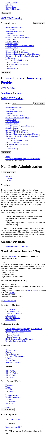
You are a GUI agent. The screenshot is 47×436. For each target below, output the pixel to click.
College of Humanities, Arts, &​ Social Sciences (22, 54)
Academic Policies (12, 42)
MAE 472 (13, 256)
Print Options (6, 72)
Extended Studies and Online (15, 341)
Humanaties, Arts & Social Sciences (18, 331)
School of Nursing (12, 62)
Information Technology (14, 356)
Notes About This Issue (13, 27)
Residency (9, 33)
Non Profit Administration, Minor (17, 246)
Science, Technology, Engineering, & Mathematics (23, 329)
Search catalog (6, 23)
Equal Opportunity (12, 397)
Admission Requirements (14, 31)
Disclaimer (9, 403)
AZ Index (9, 5)
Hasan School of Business (14, 333)
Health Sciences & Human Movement (19, 339)
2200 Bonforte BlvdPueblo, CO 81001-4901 (14, 313)
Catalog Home (10, 7)
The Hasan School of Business (16, 60)
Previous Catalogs (11, 68)
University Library (12, 354)
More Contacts (10, 320)
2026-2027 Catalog (12, 18)
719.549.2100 (10, 316)
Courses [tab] (8, 180)
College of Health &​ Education (16, 52)
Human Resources (12, 362)
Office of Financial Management (17, 37)
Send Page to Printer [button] (12, 419)
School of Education (12, 337)
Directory (8, 352)
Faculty (8, 66)
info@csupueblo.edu (12, 318)
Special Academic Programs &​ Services (19, 46)
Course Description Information (16, 64)
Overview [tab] (9, 176)
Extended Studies (11, 48)
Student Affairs (10, 40)
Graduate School (11, 44)
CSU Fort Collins (11, 373)
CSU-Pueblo (10, 371)
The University (10, 29)
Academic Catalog (11, 92)
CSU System (10, 377)
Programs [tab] (8, 178)
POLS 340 (31, 291)
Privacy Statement (11, 395)
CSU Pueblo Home (12, 9)
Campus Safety (10, 360)
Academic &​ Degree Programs (16, 50)
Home (7, 157)
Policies (8, 358)
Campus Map (10, 309)
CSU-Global (10, 375)
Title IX (8, 399)
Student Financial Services (15, 35)
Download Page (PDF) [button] (13, 427)
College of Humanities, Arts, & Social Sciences (22, 159)
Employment (10, 401)
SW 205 (12, 293)
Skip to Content (11, 3)
